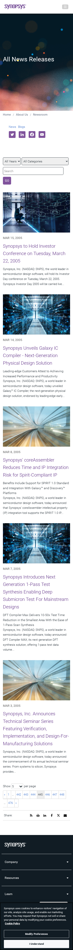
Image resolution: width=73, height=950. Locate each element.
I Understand (36, 943)
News (12, 127)
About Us (22, 114)
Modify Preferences (36, 934)
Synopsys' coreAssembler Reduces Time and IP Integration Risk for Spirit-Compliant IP (36, 467)
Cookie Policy (12, 923)
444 (33, 794)
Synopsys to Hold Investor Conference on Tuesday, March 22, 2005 (34, 253)
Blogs (21, 127)
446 (47, 794)
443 (26, 794)
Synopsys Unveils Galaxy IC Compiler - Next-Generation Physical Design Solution (30, 355)
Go (7, 180)
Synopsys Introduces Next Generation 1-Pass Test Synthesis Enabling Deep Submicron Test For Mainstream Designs (35, 592)
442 (18, 794)
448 (62, 794)
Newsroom (40, 114)
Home (7, 114)
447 (54, 794)
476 (10, 803)
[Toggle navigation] (65, 6)
